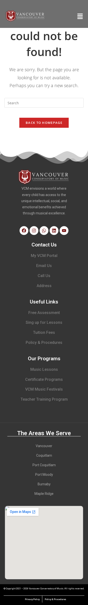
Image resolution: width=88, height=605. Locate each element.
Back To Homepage (44, 122)
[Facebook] (24, 230)
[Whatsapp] (44, 230)
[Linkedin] (54, 230)
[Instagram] (34, 230)
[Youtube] (64, 230)
